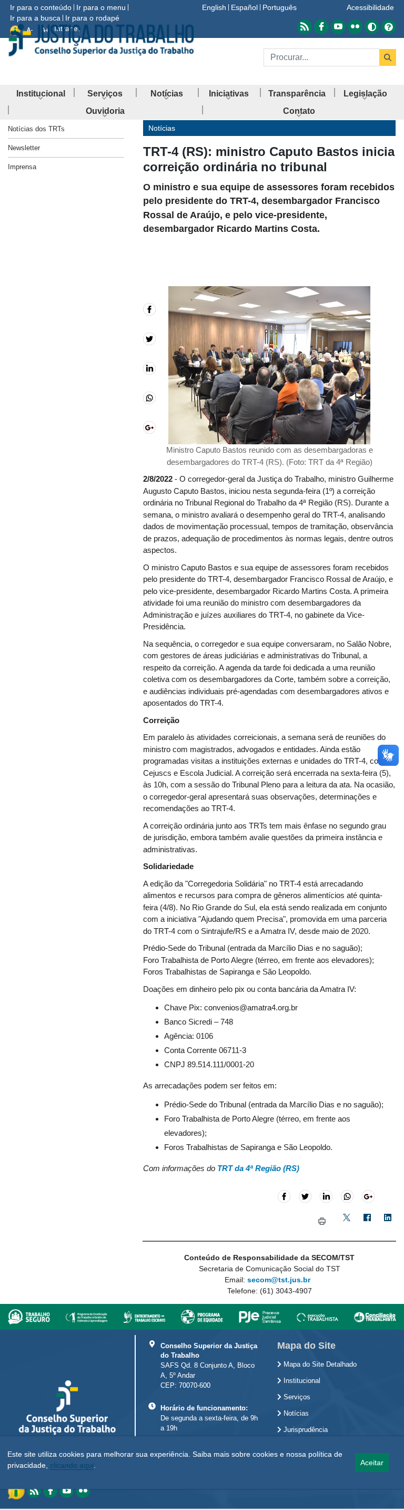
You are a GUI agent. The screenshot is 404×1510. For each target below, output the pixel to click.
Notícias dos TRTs (36, 129)
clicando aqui (72, 1465)
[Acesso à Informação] (17, 1490)
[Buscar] (387, 57)
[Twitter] (346, 1221)
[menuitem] (41, 93)
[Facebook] (367, 1221)
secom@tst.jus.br (278, 1279)
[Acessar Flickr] (355, 27)
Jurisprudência (304, 1430)
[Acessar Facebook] (321, 27)
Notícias (295, 1413)
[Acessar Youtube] (338, 27)
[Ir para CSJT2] (101, 40)
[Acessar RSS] (304, 27)
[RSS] (34, 1491)
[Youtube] (66, 1491)
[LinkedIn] (387, 1221)
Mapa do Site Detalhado (319, 1364)
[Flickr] (83, 1491)
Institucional (300, 1381)
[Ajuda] (388, 27)
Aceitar (371, 1462)
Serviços (295, 1397)
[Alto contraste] (372, 27)
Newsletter (24, 148)
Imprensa (22, 167)
